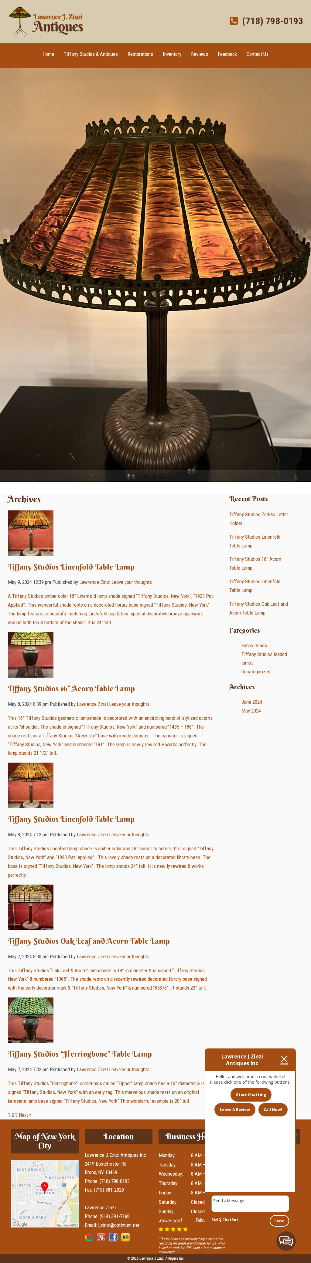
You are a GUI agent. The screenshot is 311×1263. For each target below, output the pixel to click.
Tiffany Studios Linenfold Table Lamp (71, 567)
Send (279, 1221)
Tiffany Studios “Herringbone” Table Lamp (80, 1054)
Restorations (140, 54)
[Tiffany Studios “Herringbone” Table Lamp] (30, 1038)
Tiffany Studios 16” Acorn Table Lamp (71, 688)
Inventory (172, 54)
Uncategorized (255, 672)
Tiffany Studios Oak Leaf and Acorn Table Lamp (89, 941)
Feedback (227, 54)
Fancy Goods (254, 645)
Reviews (199, 54)
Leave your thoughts (131, 582)
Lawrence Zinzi (94, 582)
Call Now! (273, 1109)
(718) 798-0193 (270, 21)
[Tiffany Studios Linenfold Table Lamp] (30, 551)
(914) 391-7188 (115, 1216)
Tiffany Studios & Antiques (91, 54)
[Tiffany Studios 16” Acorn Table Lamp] (30, 673)
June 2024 (251, 702)
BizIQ (216, 1219)
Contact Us (257, 54)
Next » (25, 1115)
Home (48, 54)
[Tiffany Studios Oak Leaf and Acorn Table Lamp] (30, 926)
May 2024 (251, 711)
